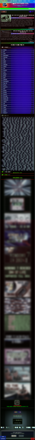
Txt (4, 165)
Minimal (18, 145)
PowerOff (23, 151)
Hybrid (18, 138)
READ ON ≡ (31, 41)
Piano (26, 150)
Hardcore (16, 137)
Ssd (20, 159)
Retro (21, 153)
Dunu (24, 130)
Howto (30, 137)
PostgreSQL (19, 151)
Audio (24, 122)
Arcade (33, 121)
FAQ (26, 17)
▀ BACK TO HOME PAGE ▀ (17, 45)
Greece (20, 136)
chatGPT (33, 124)
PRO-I (3, 152)
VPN (33, 166)
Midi (8, 145)
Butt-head (14, 124)
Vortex (30, 166)
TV (2, 165)
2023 (21, 117)
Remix (5, 153)
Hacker (33, 136)
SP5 (2, 159)
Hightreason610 (20, 137)
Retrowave (25, 153)
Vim (21, 166)
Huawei (6, 138)
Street (33, 159)
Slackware (15, 158)
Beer (15, 123)
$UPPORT (3, 438)
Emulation (11, 131)
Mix (23, 145)
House (27, 137)
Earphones (33, 130)
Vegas (18, 166)
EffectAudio (4, 131)
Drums (17, 130)
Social (18, 158)
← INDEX (3, 11)
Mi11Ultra (25, 144)
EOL (16, 131)
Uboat (13, 165)
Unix (30, 165)
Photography (17, 150)
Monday (33, 145)
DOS (30, 129)
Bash (2, 123)
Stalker (23, 159)
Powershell (26, 151)
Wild (21, 167)
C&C (27, 124)
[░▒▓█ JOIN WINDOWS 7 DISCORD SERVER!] (21, 436)
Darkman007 (23, 128)
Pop (13, 151)
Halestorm (13, 137)
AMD (12, 121)
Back (30, 122)
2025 (26, 117)
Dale (17, 128)
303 (31, 117)
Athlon (15, 122)
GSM (23, 136)
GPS (6, 136)
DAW (33, 128)
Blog (29, 123)
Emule (14, 131)
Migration (12, 145)
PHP (24, 150)
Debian (4, 129)
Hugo (9, 138)
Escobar (25, 131)
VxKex (9, 167)
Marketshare (7, 144)
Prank (30, 151)
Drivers (14, 130)
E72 (29, 130)
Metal (19, 144)
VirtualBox (24, 166)
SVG (9, 160)
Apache (24, 121)
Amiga (15, 121)
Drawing (7, 130)
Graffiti (11, 136)
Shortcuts (8, 158)
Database (30, 128)
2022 (19, 117)
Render (8, 153)
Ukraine (20, 165)
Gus (30, 136)
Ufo (15, 165)
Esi (27, 131)
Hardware (19, 33)
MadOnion (20, 143)
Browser (11, 124)
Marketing (3, 144)
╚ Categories (5, 47)
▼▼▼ (10, 47)
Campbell (25, 124)
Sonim (25, 158)
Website (13, 167)
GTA (25, 136)
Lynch (14, 143)
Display (19, 129)
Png (5, 151)
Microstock (5, 145)
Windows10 (24, 167)
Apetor (27, 121)
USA (7, 166)
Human (11, 138)
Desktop (14, 129)
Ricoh (33, 153)
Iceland (33, 138)
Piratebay (3, 151)
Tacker (33, 160)
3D (33, 117)
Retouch (18, 153)
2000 (14, 117)
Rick (30, 153)
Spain (12, 159)
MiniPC (21, 145)
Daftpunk (15, 128)
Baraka (33, 122)
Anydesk (21, 121)
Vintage (23, 33)
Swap (11, 160)
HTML (33, 137)
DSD (19, 130)
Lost (11, 143)
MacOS (17, 143)
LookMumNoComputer (7, 143)
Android (18, 121)
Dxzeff (27, 130)
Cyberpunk (11, 128)
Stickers (26, 159)
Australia (27, 122)
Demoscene (10, 129)
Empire (7, 131)
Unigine (27, 165)
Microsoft (32, 144)
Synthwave (26, 160)
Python (13, 152)
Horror (24, 137)
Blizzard (27, 123)
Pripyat (33, 151)
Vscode (7, 167)
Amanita (6, 121)
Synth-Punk (18, 160)
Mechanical (11, 144)
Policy (11, 151)
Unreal (33, 165)
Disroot (23, 129)
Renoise (11, 153)
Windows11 (28, 167)
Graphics (15, 136)
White (16, 167)
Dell (7, 129)
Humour (15, 138)
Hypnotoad (21, 138)
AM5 (3, 121)
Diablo (16, 129)
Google (3, 136)
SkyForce (11, 158)
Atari (12, 122)
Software (19, 17)
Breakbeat (4, 124)
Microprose (28, 144)
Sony (27, 158)
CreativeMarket (4, 128)
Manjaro (26, 143)
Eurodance (32, 131)
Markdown (32, 143)
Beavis (13, 123)
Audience (21, 122)
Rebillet (30, 152)
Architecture (4, 122)
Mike (14, 145)
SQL (18, 159)
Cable (17, 124)
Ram (22, 152)
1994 (12, 117)
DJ (25, 129)
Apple (30, 121)
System (30, 160)
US (5, 166)
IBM (27, 138)
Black (20, 123)
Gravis (18, 136)
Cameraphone (21, 124)
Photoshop (21, 150)
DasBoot (27, 128)
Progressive (6, 152)
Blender (24, 123)
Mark (29, 143)
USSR (12, 166)
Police (8, 151)
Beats (10, 123)
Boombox (33, 123)
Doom (27, 129)
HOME (3, 436)
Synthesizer (22, 160)
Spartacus (15, 159)
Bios (18, 123)
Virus (27, 166)
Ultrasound (24, 165)
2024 (24, 117)
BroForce (7, 124)
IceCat (29, 138)
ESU (29, 131)
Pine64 (29, 150)
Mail (23, 143)
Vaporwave (15, 166)
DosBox (33, 129)
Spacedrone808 (8, 159)
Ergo (19, 131)
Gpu (8, 136)
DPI (4, 130)
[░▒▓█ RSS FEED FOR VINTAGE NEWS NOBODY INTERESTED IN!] (14, 436)
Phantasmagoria (12, 150)
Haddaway (9, 137)
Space (5, 159)
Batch (5, 123)
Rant (24, 152)
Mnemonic (27, 145)
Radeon (19, 152)
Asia (7, 122)
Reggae (33, 152)
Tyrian (10, 165)
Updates (3, 166)
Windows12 (32, 167)
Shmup (4, 158)
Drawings (11, 130)
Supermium (3, 160)
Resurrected (15, 153)
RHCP (28, 153)
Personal (8, 150)
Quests (16, 152)
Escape (21, 131)
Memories (16, 144)
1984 (7, 117)
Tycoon (7, 165)
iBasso (24, 138)
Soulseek (33, 158)
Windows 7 (29, 17)
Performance (4, 150)
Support (6, 160)
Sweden (15, 160)
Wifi (18, 167)
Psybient (10, 152)
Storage (30, 159)
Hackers (5, 137)
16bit (5, 117)
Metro (21, 144)
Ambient (9, 121)
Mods (29, 145)
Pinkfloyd (33, 150)
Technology (23, 17)
